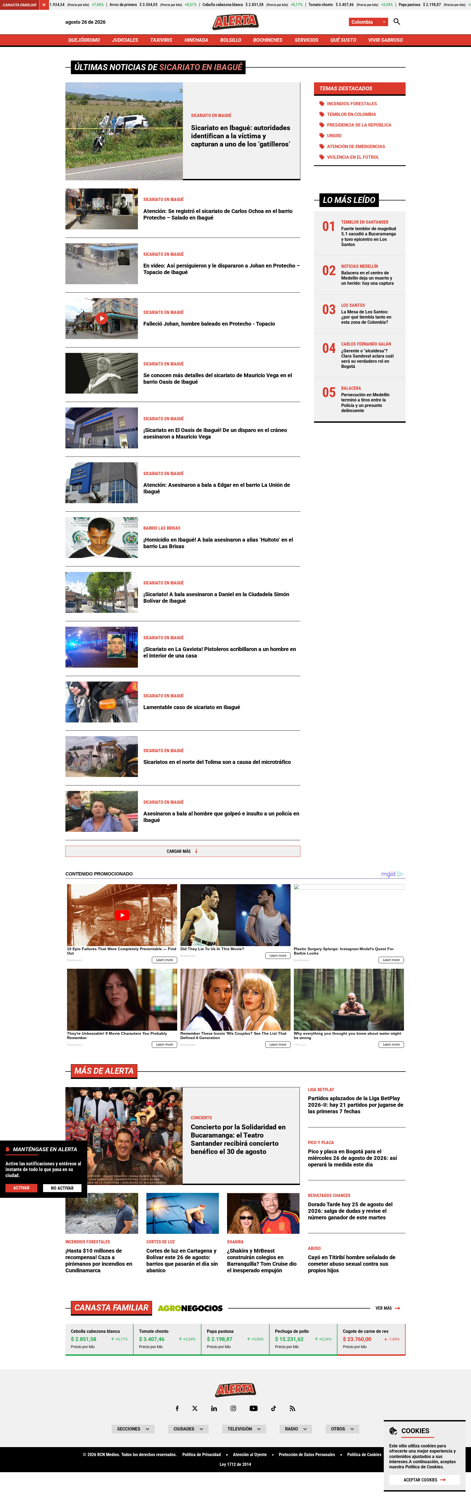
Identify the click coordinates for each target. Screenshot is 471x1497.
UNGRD (334, 135)
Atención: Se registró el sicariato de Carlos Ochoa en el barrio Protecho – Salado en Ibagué (217, 214)
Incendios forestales (352, 103)
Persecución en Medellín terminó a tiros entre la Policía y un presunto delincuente (365, 402)
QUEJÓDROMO (84, 40)
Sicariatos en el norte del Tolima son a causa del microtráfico (217, 762)
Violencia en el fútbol (353, 157)
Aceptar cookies (420, 1480)
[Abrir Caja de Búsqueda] (397, 22)
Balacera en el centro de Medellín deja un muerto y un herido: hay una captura (367, 278)
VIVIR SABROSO (385, 40)
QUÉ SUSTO (343, 40)
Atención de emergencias (356, 146)
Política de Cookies (424, 1466)
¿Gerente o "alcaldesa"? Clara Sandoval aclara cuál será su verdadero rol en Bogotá (367, 358)
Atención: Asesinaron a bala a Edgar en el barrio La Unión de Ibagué (216, 488)
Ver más (384, 1308)
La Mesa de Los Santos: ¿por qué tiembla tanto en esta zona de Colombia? (366, 317)
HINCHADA (196, 40)
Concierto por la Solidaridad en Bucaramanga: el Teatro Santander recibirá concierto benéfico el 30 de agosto (238, 1139)
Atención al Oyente (250, 1455)
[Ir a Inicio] (235, 22)
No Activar (62, 1187)
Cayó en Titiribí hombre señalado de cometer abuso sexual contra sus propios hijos (351, 1264)
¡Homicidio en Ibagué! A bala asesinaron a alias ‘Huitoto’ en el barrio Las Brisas (218, 543)
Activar (21, 1187)
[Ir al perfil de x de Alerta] (195, 1408)
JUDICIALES (125, 40)
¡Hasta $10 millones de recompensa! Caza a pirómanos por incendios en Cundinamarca (98, 1260)
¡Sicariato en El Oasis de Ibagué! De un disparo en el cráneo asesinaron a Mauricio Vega (215, 433)
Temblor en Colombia (351, 114)
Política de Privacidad (201, 1455)
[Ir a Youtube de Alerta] (254, 1408)
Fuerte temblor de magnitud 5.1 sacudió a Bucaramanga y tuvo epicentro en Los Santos (368, 236)
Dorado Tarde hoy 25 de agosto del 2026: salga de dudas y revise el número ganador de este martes (350, 1211)
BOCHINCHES (267, 40)
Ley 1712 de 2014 (235, 1464)
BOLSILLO (230, 40)
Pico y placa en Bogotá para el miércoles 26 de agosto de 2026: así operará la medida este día (352, 1158)
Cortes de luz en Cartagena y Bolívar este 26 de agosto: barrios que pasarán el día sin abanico (182, 1260)
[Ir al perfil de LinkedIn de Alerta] (214, 1408)
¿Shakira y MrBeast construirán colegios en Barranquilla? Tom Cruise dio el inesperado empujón (262, 1260)
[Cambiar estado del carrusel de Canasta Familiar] (44, 5)
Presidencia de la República (359, 125)
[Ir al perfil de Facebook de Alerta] (177, 1408)
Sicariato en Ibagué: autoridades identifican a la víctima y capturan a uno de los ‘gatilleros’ (240, 136)
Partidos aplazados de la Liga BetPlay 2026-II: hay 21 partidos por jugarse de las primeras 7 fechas (355, 1105)
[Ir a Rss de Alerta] (292, 1408)
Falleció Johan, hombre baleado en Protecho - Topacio (209, 323)
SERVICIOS (306, 40)
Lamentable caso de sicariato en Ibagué (191, 707)
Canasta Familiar (20, 5)
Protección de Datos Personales (307, 1455)
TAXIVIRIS (161, 40)
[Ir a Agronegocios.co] (190, 1308)
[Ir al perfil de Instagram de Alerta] (233, 1408)
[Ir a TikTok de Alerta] (273, 1408)
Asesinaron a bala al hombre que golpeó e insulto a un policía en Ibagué (221, 816)
